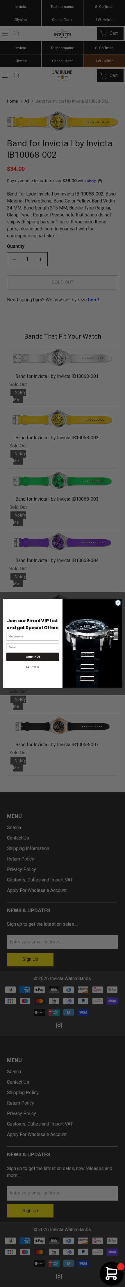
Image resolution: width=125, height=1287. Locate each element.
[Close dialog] (118, 602)
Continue (33, 657)
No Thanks (32, 667)
